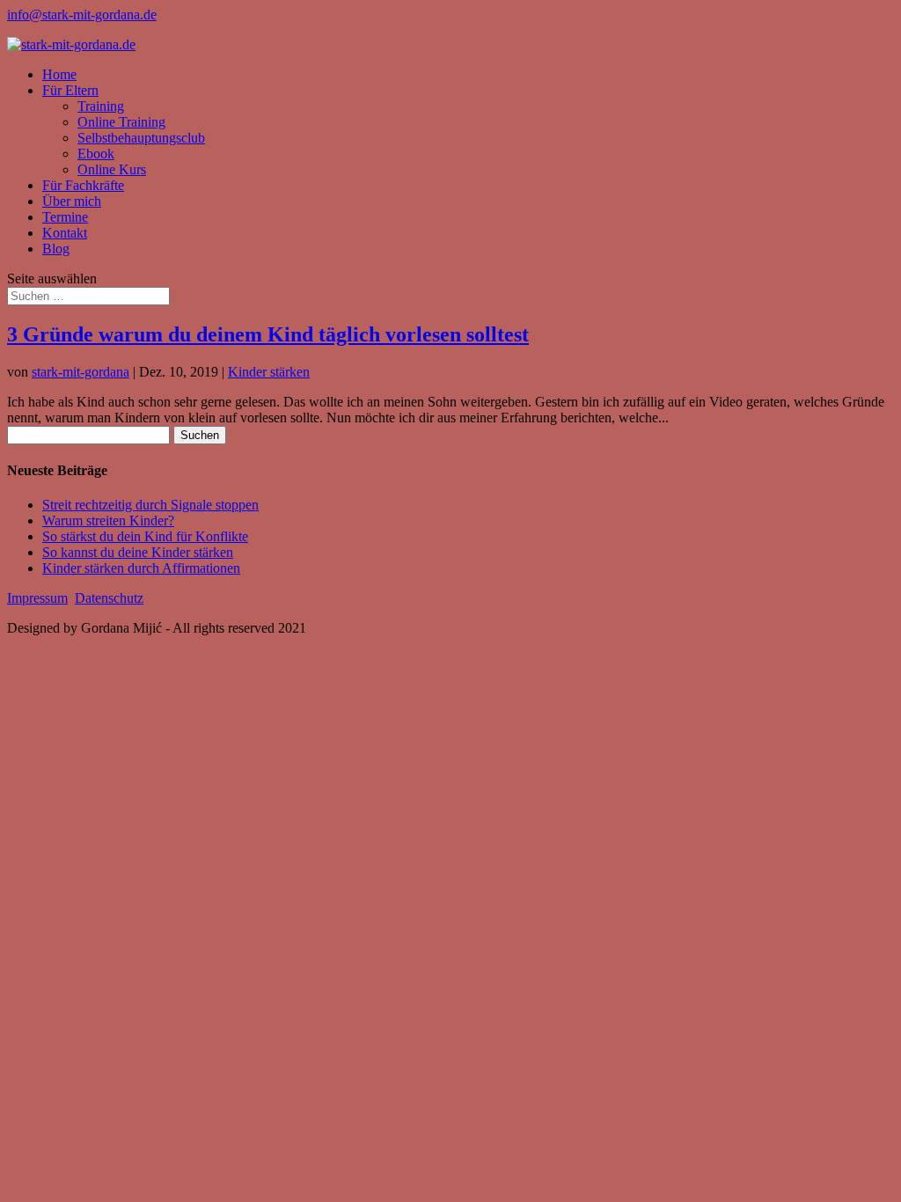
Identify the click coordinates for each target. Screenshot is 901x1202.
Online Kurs (111, 169)
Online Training (121, 121)
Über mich (71, 201)
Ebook (95, 153)
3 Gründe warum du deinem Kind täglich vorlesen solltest (268, 334)
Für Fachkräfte (83, 185)
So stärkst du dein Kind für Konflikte (145, 536)
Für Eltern (70, 90)
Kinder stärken (269, 371)
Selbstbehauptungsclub (141, 137)
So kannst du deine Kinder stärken (137, 552)
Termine (65, 216)
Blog (56, 248)
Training (100, 106)
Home (59, 74)
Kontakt (64, 232)
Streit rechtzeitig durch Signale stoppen (150, 504)
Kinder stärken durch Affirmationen (141, 568)
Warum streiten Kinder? (108, 520)
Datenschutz (109, 597)
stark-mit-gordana (80, 371)
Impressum (37, 597)
